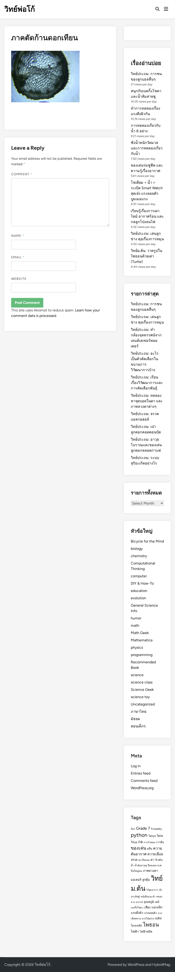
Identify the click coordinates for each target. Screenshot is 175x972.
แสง (158, 918)
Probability (156, 828)
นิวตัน (158, 859)
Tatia (160, 835)
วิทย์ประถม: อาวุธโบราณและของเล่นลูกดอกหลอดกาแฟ (146, 445)
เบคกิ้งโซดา (137, 907)
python (139, 835)
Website (18, 279)
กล (140, 842)
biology (137, 548)
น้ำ (132, 865)
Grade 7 (143, 828)
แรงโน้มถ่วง (148, 918)
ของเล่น (138, 848)
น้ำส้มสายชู (141, 865)
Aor (133, 828)
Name (17, 236)
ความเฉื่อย (155, 854)
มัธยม (135, 719)
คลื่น (149, 848)
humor (136, 618)
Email (17, 257)
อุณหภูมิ (149, 902)
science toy (140, 697)
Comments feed (144, 780)
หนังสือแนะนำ (148, 896)
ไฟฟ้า (135, 931)
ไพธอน (151, 925)
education (139, 591)
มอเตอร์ (136, 879)
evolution (138, 598)
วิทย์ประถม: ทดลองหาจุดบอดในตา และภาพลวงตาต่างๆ (147, 401)
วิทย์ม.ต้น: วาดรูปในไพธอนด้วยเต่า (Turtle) (146, 256)
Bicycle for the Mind (147, 541)
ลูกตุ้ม (146, 879)
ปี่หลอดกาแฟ (155, 865)
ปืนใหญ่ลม (136, 870)
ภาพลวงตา (150, 870)
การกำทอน (149, 842)
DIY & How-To (142, 583)
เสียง (147, 907)
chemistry (139, 556)
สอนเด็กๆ (138, 726)
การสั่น (160, 842)
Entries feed (140, 773)
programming (141, 655)
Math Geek (140, 633)
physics (137, 647)
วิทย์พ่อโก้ (19, 9)
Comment (21, 174)
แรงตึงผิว (137, 913)
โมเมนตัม (136, 925)
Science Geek (142, 689)
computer (139, 576)
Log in (136, 766)
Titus (134, 842)
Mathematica (141, 640)
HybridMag (161, 964)
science (137, 675)
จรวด (134, 859)
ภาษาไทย (138, 711)
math (135, 625)
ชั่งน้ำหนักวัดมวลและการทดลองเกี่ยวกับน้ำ (146, 148)
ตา (152, 859)
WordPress (136, 964)
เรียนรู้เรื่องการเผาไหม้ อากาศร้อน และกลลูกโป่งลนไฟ (147, 216)
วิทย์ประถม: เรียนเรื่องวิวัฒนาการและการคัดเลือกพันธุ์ (147, 382)
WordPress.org (142, 788)
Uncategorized (143, 704)
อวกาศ (139, 902)
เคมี (157, 902)
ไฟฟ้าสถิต (146, 931)
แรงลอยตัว (150, 913)
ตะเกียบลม (144, 860)
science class (141, 682)
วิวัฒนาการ (152, 889)
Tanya (152, 835)
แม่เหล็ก (157, 907)
